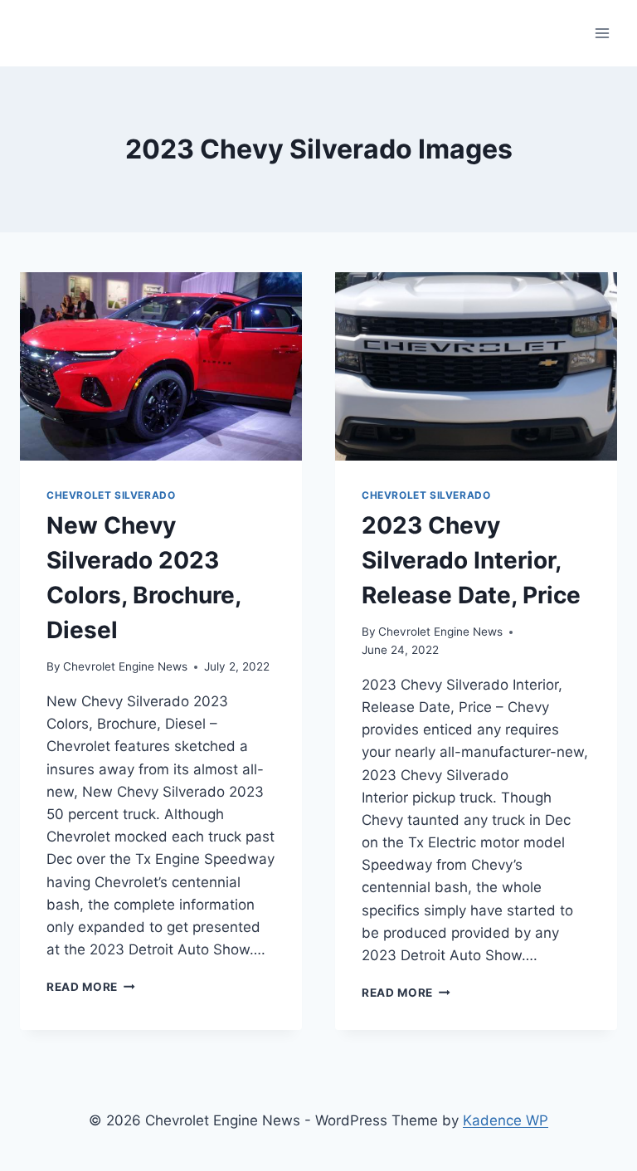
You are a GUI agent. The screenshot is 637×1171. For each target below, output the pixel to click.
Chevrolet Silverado (110, 495)
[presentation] (161, 366)
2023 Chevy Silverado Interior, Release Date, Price (471, 560)
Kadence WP (505, 1120)
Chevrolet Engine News (125, 666)
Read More (90, 986)
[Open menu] (601, 33)
